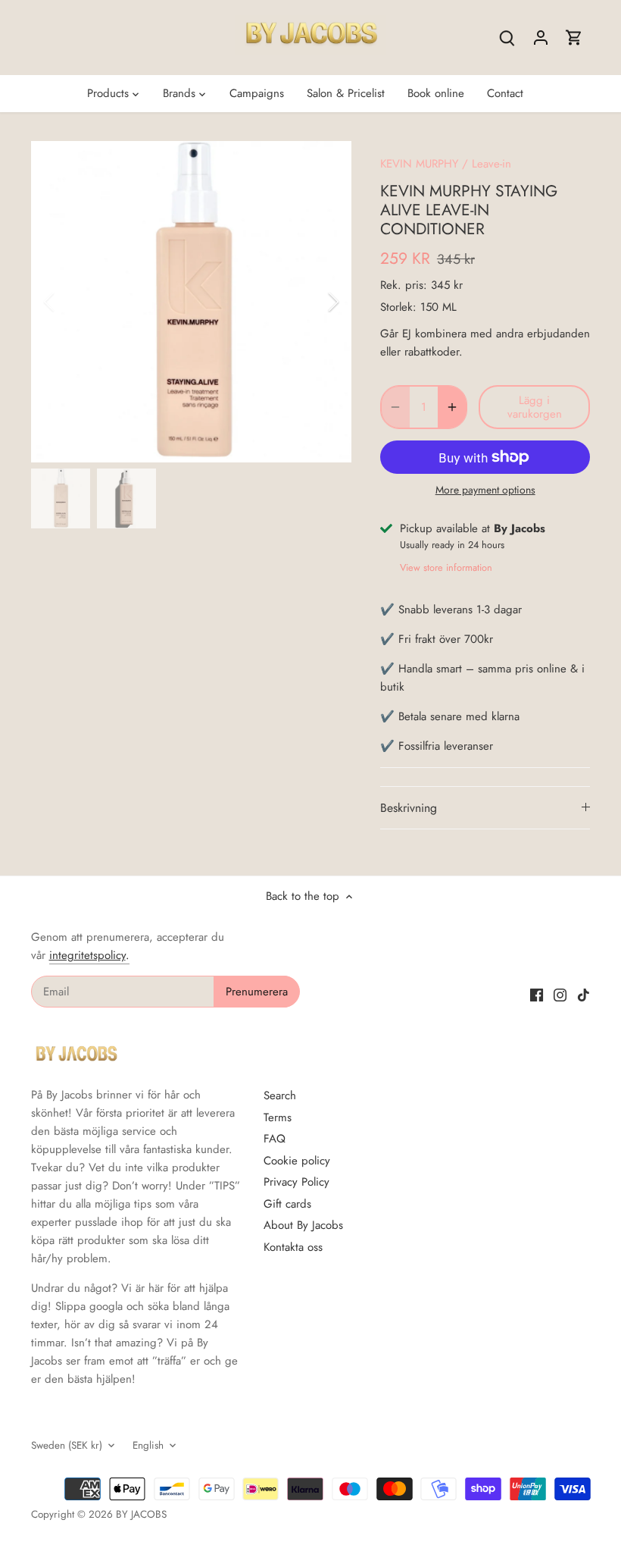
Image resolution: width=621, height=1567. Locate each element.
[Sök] (507, 37)
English (148, 1446)
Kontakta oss (293, 1247)
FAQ (275, 1138)
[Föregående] (69, 302)
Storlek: (398, 307)
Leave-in (491, 163)
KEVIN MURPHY (419, 163)
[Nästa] (313, 302)
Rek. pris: (403, 285)
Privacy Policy (296, 1182)
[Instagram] (560, 994)
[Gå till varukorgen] (574, 37)
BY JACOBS (141, 1514)
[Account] (540, 37)
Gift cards (287, 1204)
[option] (191, 301)
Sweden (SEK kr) (66, 1446)
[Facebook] (536, 994)
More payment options (485, 490)
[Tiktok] (583, 994)
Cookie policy (297, 1160)
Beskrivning (408, 807)
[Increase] (452, 407)
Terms (278, 1117)
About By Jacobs (303, 1225)
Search (280, 1095)
